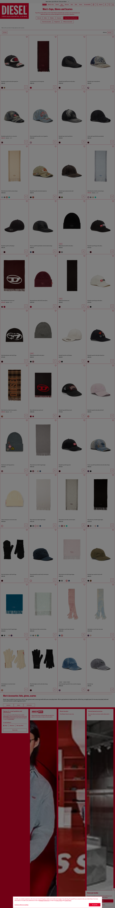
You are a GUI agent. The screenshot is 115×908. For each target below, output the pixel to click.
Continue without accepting (21, 904)
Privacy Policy (58, 900)
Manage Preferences (44, 900)
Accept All (94, 904)
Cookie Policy (68, 900)
